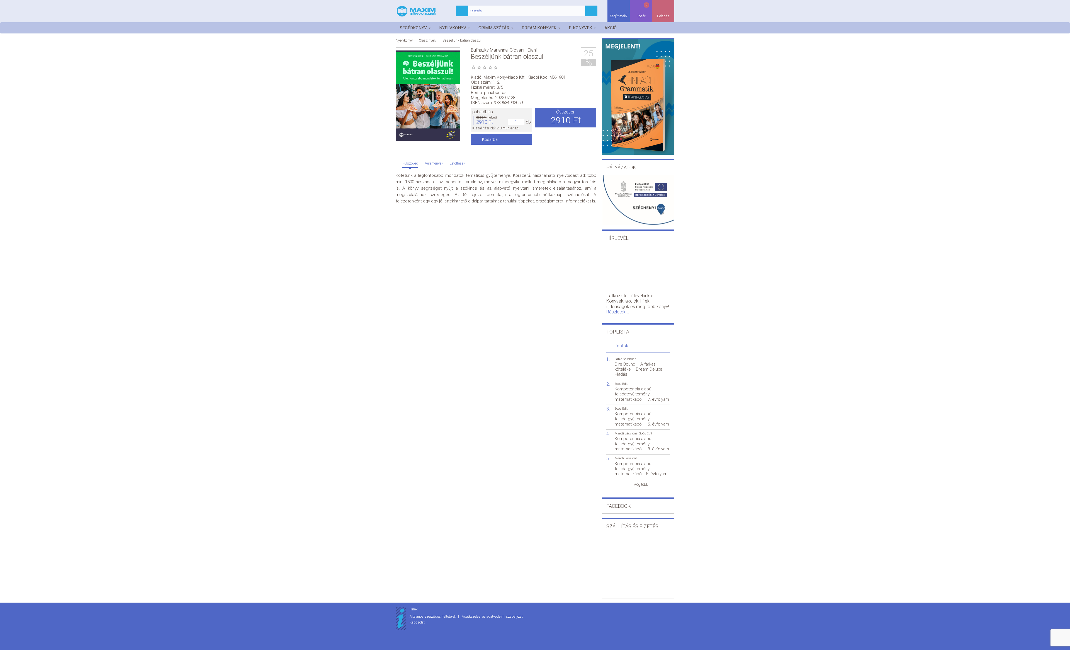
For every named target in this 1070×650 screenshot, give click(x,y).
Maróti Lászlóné (626, 433)
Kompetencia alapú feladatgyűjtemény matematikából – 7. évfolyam (642, 394)
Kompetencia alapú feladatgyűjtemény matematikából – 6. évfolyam (642, 418)
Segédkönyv (414, 27)
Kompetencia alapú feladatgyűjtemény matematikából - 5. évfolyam (641, 468)
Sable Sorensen (625, 359)
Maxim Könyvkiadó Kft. (504, 77)
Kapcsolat (417, 622)
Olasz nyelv (427, 40)
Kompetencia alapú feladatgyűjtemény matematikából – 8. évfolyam (642, 443)
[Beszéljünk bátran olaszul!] (428, 95)
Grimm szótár (494, 27)
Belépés (663, 16)
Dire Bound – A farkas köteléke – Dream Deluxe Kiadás (638, 369)
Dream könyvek (540, 27)
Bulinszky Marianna (489, 50)
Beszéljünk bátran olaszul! (462, 40)
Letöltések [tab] (457, 163)
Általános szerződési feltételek (433, 616)
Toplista (622, 345)
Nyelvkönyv (453, 27)
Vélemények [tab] (434, 163)
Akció (610, 27)
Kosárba (490, 139)
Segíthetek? (618, 16)
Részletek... (617, 312)
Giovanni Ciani (523, 50)
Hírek (413, 609)
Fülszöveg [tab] (410, 163)
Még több (640, 484)
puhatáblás (482, 111)
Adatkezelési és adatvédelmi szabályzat (492, 616)
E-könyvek (581, 27)
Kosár (642, 10)
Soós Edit (621, 384)
